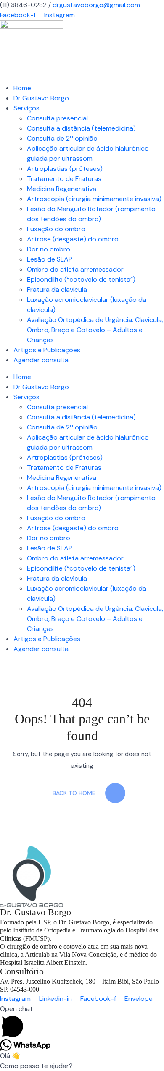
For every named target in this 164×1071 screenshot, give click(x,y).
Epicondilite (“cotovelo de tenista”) (81, 279)
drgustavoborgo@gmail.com (96, 4)
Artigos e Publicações (46, 350)
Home (22, 88)
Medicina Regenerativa (61, 188)
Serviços (26, 108)
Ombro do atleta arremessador (75, 269)
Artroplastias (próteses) (65, 168)
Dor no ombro (48, 249)
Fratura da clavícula (57, 289)
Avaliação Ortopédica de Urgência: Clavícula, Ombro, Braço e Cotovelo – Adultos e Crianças (95, 329)
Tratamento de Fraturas (64, 178)
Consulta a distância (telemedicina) (81, 128)
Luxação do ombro (56, 229)
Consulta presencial (57, 118)
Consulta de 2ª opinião (62, 138)
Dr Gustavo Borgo (41, 98)
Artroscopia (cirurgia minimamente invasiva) (94, 198)
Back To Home (74, 793)
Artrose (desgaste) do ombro (73, 239)
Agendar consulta (41, 360)
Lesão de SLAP (49, 259)
